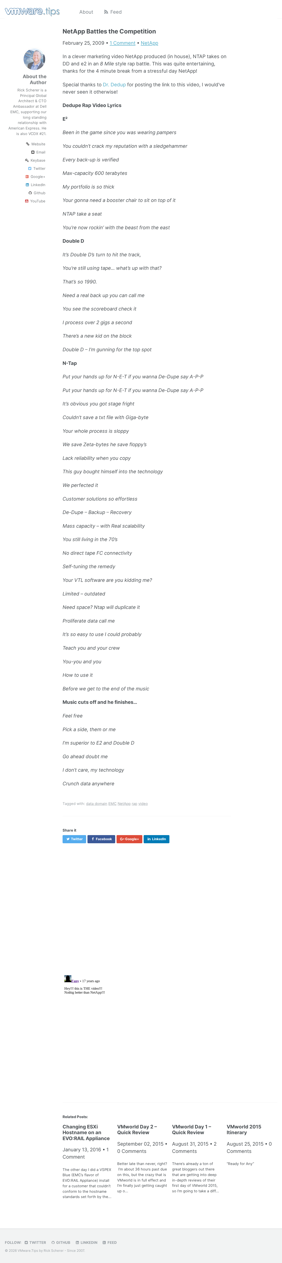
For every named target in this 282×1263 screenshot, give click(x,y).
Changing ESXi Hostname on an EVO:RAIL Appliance (86, 1132)
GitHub (62, 1242)
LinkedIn (37, 185)
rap (134, 803)
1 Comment (122, 43)
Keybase (37, 160)
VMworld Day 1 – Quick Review (191, 1129)
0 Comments (132, 1151)
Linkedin (88, 1242)
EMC (112, 803)
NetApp (149, 43)
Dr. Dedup (114, 84)
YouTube (37, 201)
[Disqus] (147, 906)
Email (40, 152)
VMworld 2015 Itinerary (244, 1129)
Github (39, 193)
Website (37, 144)
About (86, 12)
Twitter (38, 168)
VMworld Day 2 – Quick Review (137, 1129)
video (143, 803)
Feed (115, 12)
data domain (96, 803)
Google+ (37, 176)
